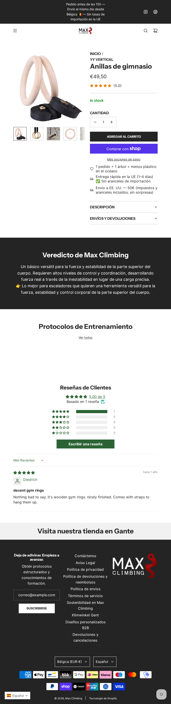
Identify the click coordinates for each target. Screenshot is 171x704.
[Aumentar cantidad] (111, 122)
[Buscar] (146, 31)
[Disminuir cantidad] (95, 122)
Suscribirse (36, 608)
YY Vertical (101, 59)
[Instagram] (146, 12)
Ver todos (85, 337)
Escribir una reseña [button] (85, 444)
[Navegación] (15, 31)
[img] (24, 472)
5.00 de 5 (97, 396)
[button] (16, 87)
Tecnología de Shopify (103, 698)
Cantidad (99, 113)
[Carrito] (155, 31)
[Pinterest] (155, 12)
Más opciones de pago (123, 159)
